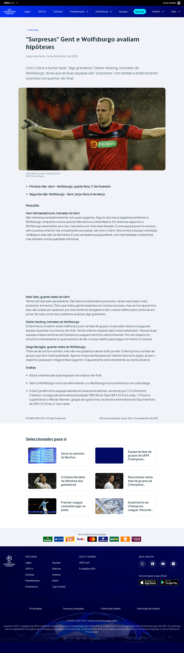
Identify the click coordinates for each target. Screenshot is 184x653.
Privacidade (35, 608)
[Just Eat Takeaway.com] (125, 539)
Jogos (28, 562)
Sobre (55, 580)
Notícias (56, 568)
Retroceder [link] (34, 30)
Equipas (56, 562)
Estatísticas (31, 586)
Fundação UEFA (87, 568)
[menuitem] (27, 11)
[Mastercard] (92, 539)
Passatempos (32, 580)
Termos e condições (73, 608)
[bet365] (114, 539)
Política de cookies (110, 608)
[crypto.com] (103, 539)
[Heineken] (47, 539)
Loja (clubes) (59, 586)
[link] (27, 11)
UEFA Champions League (9, 11)
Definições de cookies (148, 608)
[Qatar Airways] (136, 539)
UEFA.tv (29, 568)
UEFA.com (84, 562)
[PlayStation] (59, 539)
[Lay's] (70, 539)
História (56, 574)
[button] (79, 11)
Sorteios (29, 574)
